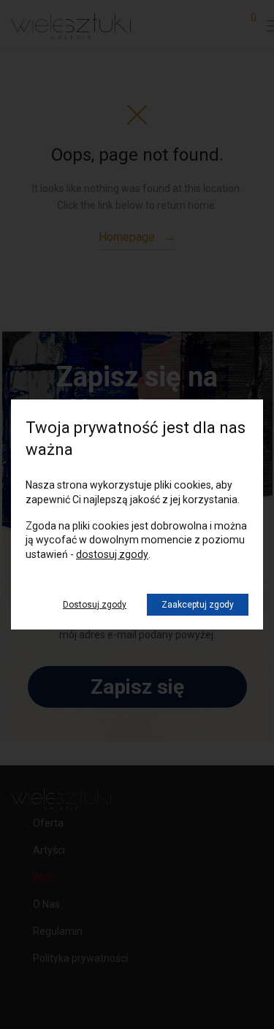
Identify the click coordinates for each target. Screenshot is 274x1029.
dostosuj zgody (112, 554)
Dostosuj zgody (94, 605)
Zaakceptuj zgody (197, 605)
